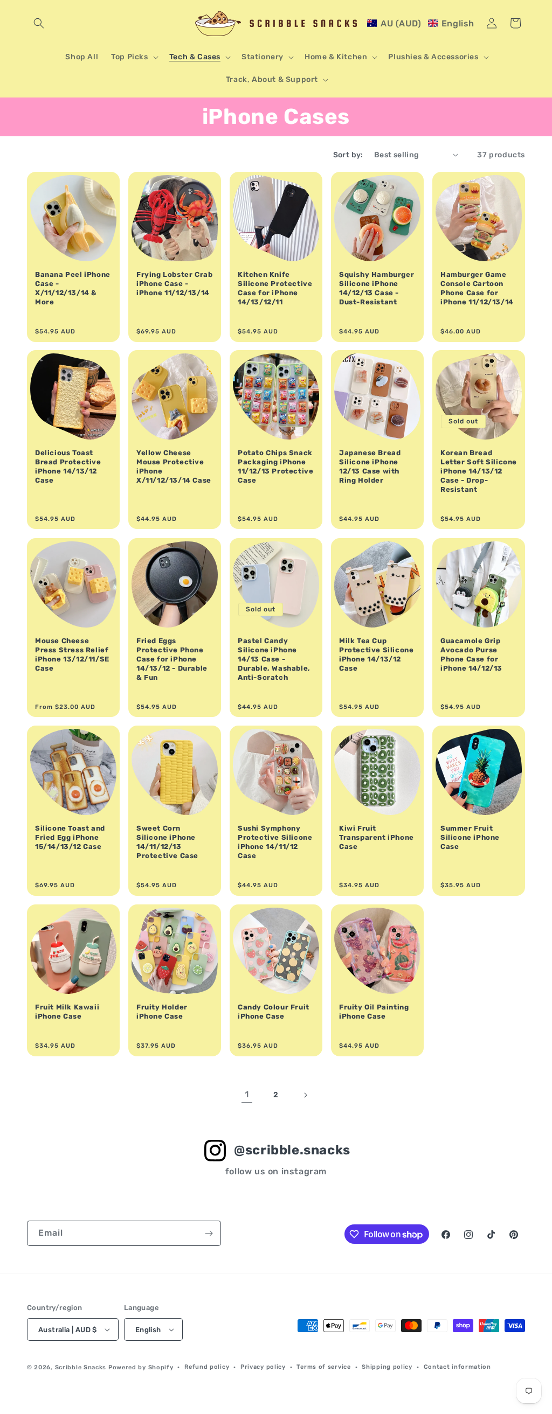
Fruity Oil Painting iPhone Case (374, 1011)
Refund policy (206, 1366)
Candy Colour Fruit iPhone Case (273, 1011)
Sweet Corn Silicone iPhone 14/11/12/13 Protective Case (167, 842)
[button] (39, 23)
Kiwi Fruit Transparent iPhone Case (376, 837)
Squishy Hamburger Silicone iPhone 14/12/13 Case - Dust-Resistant (376, 288)
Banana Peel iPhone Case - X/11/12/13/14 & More (73, 288)
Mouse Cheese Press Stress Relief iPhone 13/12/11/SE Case (72, 654)
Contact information (457, 1366)
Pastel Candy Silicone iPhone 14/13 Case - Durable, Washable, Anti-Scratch (274, 659)
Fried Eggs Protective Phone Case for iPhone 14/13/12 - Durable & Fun (172, 659)
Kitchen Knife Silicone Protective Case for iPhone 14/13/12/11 (275, 288)
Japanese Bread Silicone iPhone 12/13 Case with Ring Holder (370, 466)
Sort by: (348, 154)
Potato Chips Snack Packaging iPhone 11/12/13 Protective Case (275, 466)
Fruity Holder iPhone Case (162, 1011)
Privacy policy (263, 1366)
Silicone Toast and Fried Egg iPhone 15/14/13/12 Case (70, 837)
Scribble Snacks (81, 1367)
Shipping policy (387, 1366)
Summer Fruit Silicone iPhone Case (470, 837)
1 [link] (247, 1094)
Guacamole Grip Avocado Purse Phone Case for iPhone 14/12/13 (471, 654)
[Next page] (305, 1095)
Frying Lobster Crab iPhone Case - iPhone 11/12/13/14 (174, 283)
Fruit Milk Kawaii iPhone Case (67, 1011)
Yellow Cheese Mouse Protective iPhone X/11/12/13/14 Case (173, 466)
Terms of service (323, 1366)
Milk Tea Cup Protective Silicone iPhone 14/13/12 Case (376, 654)
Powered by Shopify (141, 1367)
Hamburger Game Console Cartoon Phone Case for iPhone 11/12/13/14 (477, 288)
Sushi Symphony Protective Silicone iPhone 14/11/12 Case (275, 842)
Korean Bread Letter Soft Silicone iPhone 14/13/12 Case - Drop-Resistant (478, 471)
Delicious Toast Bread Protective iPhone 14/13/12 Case (68, 466)
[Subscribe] (208, 1233)
